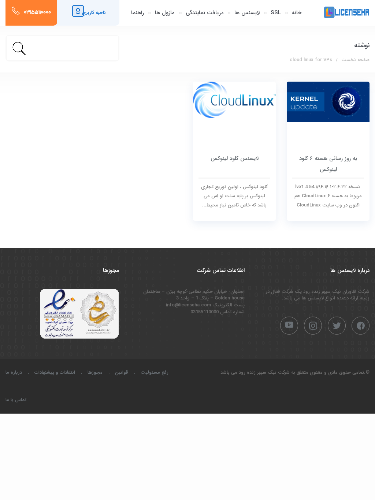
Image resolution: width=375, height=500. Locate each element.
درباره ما (13, 372)
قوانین (121, 372)
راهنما (137, 12)
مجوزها (95, 372)
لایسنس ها (247, 12)
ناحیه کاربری (94, 12)
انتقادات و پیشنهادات (54, 372)
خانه (296, 12)
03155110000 (37, 12)
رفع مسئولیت (154, 372)
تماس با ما (15, 400)
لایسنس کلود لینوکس (235, 158)
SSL (276, 12)
